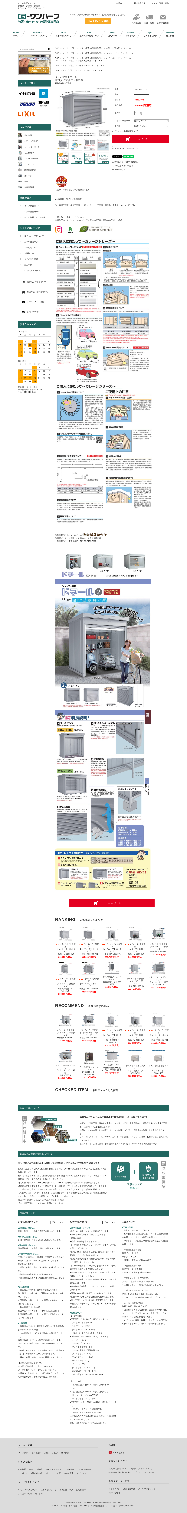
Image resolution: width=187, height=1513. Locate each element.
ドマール (127, 58)
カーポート (23, 1473)
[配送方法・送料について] (23, 293)
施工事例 (170, 34)
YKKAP (55, 1453)
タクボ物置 (36, 1453)
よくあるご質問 (150, 34)
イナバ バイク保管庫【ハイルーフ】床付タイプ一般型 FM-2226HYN (89, 984)
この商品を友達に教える (122, 165)
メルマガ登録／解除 (160, 3)
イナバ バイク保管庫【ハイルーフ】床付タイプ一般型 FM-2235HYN (66, 949)
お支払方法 (136, 23)
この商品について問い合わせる (125, 162)
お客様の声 (130, 34)
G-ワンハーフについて (37, 34)
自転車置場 (69, 1473)
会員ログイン (122, 3)
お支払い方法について (118, 1468)
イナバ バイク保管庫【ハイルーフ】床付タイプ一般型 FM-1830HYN (89, 949)
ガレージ (50, 1473)
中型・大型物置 (113, 48)
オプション (81, 1473)
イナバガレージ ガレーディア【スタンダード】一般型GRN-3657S (65, 1070)
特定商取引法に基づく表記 (120, 1472)
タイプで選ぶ (68, 60)
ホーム (16, 34)
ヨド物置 (65, 1453)
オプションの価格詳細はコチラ (125, 131)
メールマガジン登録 (146, 1489)
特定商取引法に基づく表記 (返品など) (125, 148)
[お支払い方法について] (23, 283)
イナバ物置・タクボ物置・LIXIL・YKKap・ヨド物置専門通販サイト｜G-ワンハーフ (90, 1506)
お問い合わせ (163, 23)
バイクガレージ (113, 58)
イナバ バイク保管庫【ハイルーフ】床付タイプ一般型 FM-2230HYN (135, 949)
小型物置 (22, 1469)
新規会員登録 (139, 3)
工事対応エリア (66, 1490)
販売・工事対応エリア (89, 34)
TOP (57, 48)
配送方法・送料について (141, 1468)
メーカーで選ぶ (69, 48)
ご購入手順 (112, 34)
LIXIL (46, 1453)
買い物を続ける (118, 169)
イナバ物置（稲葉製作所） (91, 48)
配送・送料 (149, 23)
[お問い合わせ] (23, 312)
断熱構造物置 (37, 1473)
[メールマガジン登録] (23, 302)
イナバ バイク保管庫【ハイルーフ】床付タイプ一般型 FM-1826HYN (112, 949)
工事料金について (63, 34)
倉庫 (59, 1473)
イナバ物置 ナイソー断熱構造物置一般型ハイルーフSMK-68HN (112, 1067)
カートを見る (118, 1452)
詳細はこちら (58, 1222)
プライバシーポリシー (144, 1472)
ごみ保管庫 (69, 1469)
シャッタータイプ (114, 53)
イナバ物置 (23, 1453)
